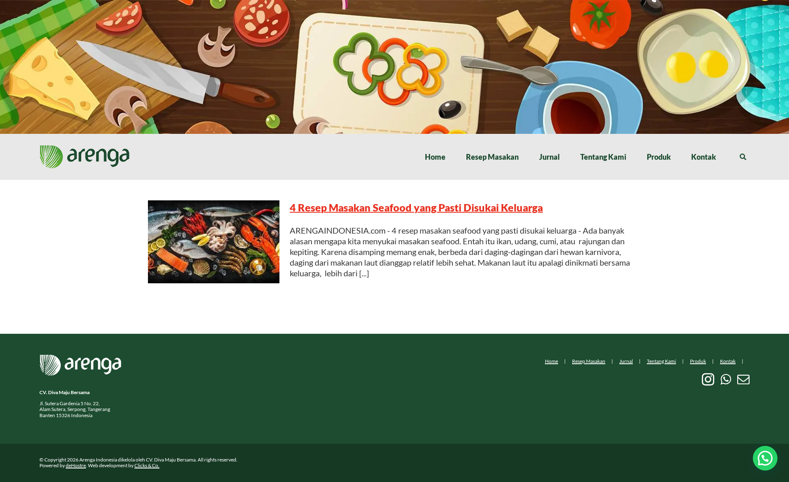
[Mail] (743, 379)
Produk (698, 361)
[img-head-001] (84, 149)
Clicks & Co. (146, 465)
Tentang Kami (661, 361)
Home (551, 361)
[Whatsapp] (725, 379)
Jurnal (626, 361)
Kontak (728, 361)
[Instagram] (708, 379)
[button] (765, 458)
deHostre (76, 465)
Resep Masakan (588, 361)
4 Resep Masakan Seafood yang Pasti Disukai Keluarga (416, 207)
